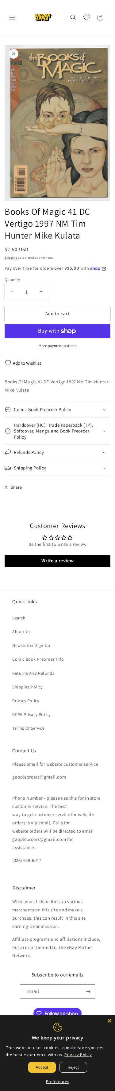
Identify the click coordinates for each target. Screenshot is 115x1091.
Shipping (11, 258)
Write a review (57, 560)
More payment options (57, 345)
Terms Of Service (28, 728)
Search (19, 618)
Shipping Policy (27, 687)
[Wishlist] (87, 17)
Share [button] (16, 487)
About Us (21, 631)
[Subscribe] (88, 991)
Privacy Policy (25, 700)
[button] (12, 17)
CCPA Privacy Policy (31, 714)
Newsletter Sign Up (31, 645)
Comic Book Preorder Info (38, 659)
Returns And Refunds (33, 673)
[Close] (109, 1021)
